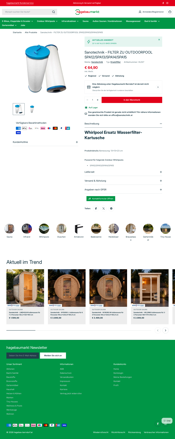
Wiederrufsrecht (100, 432)
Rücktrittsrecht (118, 432)
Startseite (17, 32)
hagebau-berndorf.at (23, 432)
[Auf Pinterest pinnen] (111, 208)
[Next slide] (165, 330)
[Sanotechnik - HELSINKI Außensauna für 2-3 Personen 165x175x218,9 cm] (150, 288)
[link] (113, 231)
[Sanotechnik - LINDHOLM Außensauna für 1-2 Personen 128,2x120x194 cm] (25, 288)
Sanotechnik (97, 62)
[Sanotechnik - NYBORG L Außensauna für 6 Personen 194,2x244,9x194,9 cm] (67, 288)
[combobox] (29, 12)
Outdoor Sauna (16, 309)
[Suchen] (53, 11)
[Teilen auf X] (104, 208)
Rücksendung (134, 432)
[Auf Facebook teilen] (96, 208)
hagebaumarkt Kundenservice (20, 3)
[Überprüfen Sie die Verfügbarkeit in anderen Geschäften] (158, 87)
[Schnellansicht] (40, 275)
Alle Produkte (31, 32)
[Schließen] (159, 39)
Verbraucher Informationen (156, 432)
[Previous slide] (158, 330)
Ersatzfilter (116, 62)
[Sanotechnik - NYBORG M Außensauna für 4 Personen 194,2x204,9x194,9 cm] (108, 288)
